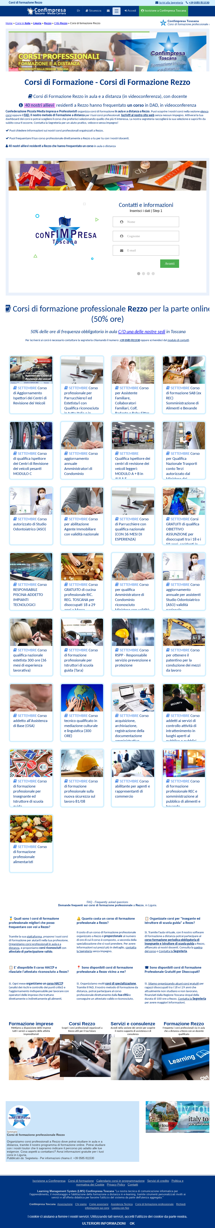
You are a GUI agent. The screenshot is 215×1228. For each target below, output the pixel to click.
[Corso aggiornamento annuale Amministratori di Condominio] (82, 438)
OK (132, 1223)
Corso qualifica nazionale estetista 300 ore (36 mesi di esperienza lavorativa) (30, 660)
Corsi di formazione (81, 1180)
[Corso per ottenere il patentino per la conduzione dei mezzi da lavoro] (184, 634)
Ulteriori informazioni (104, 1223)
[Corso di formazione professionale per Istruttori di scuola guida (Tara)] (82, 634)
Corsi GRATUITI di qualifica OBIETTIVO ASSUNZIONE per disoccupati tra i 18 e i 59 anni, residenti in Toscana (183, 534)
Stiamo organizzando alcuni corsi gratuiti (173, 983)
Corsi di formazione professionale (154, 1204)
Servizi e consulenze (133, 1023)
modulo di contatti (178, 340)
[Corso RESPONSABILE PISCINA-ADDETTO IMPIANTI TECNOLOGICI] (31, 569)
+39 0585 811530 (130, 340)
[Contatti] (108, 11)
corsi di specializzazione (120, 983)
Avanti (170, 264)
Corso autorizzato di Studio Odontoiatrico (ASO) (30, 524)
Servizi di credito (158, 1180)
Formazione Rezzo (184, 1023)
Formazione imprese (31, 1023)
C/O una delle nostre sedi (141, 332)
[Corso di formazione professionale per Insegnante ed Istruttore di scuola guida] (31, 765)
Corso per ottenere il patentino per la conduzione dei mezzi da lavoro (183, 660)
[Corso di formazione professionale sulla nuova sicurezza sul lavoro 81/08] (82, 765)
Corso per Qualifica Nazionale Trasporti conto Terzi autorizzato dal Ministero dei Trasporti (183, 469)
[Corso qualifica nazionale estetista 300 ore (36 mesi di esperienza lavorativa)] (31, 634)
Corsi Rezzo (82, 1023)
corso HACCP (55, 983)
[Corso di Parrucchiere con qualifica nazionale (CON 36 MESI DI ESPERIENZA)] (133, 503)
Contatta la (173, 951)
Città (60, 23)
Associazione (65, 1204)
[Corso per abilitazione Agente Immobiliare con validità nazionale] (82, 503)
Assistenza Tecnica (122, 1204)
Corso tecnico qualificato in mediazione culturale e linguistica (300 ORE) (81, 726)
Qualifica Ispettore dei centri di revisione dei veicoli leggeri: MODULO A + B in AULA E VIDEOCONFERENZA (132, 469)
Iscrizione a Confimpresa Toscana (165, 10)
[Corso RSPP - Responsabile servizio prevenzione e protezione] (133, 634)
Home (9, 23)
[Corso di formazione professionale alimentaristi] (31, 831)
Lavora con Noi (120, 1208)
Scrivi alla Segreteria (171, 2)
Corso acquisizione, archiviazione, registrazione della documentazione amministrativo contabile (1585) (132, 731)
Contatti (133, 1184)
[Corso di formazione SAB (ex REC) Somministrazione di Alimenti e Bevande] (184, 372)
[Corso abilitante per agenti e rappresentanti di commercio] (133, 765)
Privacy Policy (116, 1184)
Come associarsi (98, 1204)
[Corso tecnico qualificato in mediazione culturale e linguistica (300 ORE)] (82, 700)
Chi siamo (81, 1204)
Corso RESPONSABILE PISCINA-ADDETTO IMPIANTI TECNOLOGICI (30, 595)
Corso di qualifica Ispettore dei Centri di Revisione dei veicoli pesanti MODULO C (30, 464)
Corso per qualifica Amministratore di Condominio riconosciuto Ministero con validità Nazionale (132, 600)
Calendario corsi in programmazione (120, 1180)
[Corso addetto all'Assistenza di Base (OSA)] (31, 700)
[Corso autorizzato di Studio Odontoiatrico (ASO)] (31, 503)
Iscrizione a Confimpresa (49, 1180)
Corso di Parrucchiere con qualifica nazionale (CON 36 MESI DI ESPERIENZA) (132, 529)
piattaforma (34, 936)
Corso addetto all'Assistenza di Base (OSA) (30, 721)
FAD (26, 115)
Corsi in (22, 23)
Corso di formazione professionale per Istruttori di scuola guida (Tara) (81, 660)
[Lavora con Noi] (78, 11)
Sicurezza (94, 10)
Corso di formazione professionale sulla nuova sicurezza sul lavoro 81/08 (81, 792)
